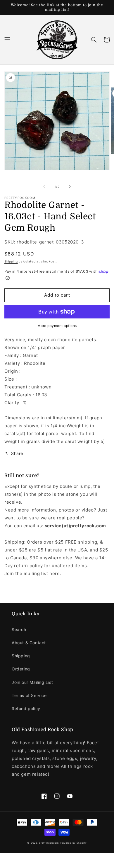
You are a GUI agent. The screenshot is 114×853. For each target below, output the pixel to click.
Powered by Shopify (73, 842)
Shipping (11, 261)
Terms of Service (29, 695)
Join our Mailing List (32, 682)
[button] (7, 39)
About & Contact (29, 642)
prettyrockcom (49, 842)
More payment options (57, 325)
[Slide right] (69, 186)
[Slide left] (44, 186)
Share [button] (17, 453)
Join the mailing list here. (32, 573)
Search (19, 629)
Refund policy (26, 708)
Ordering (21, 668)
